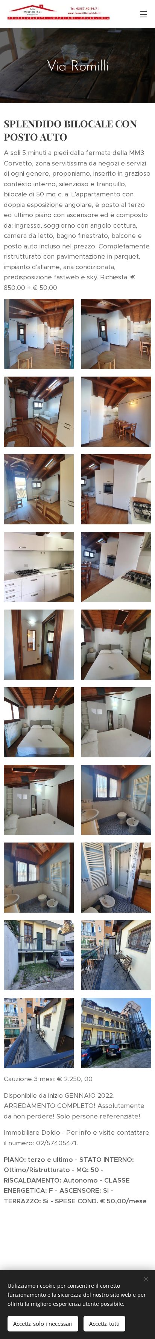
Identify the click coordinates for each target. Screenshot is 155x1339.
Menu (143, 13)
